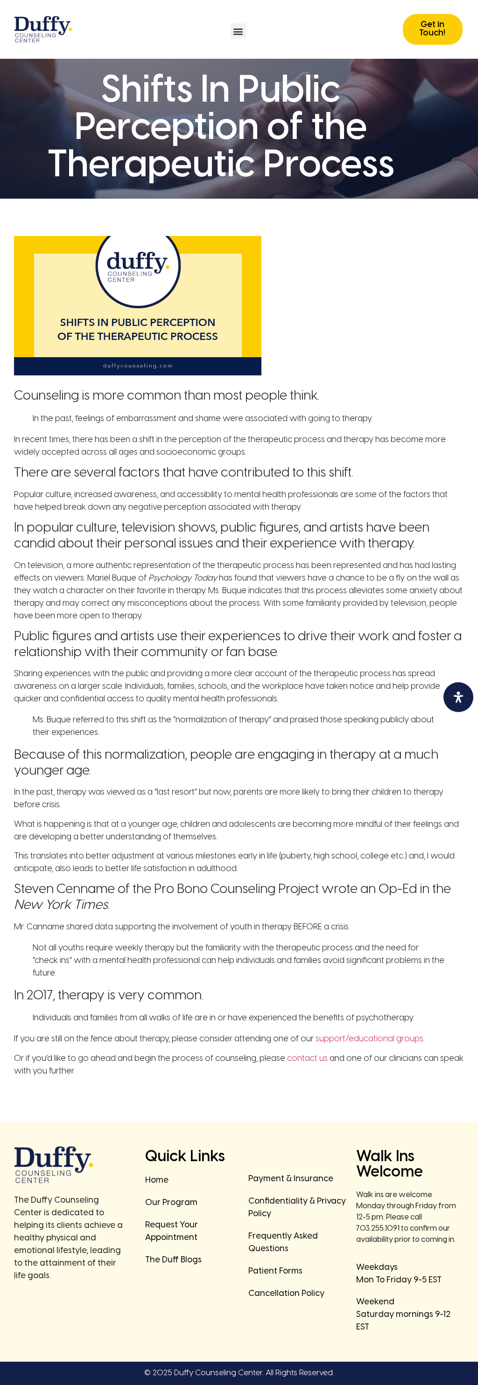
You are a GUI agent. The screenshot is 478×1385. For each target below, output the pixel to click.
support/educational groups (369, 1039)
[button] (238, 31)
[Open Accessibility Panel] (458, 697)
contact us (307, 1058)
